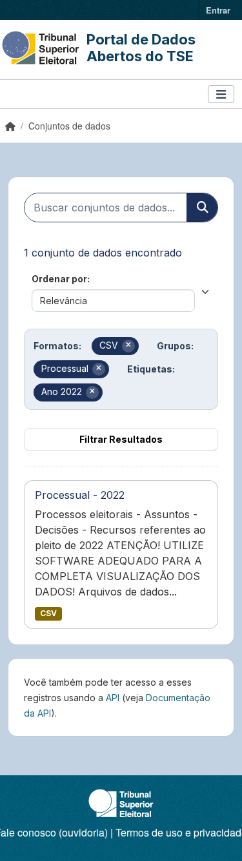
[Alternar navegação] (221, 94)
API (112, 697)
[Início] (10, 125)
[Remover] (128, 346)
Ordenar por (59, 278)
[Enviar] (202, 207)
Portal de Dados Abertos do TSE (141, 47)
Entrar (218, 10)
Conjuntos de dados (69, 125)
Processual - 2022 (80, 495)
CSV (48, 613)
